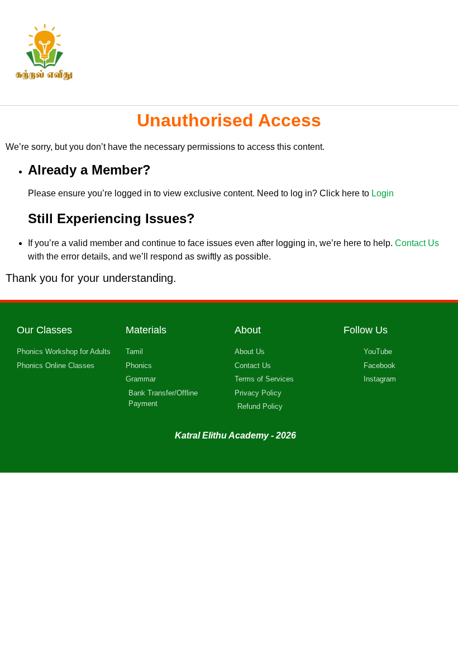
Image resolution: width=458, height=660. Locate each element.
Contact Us (417, 243)
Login (382, 193)
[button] (305, 52)
